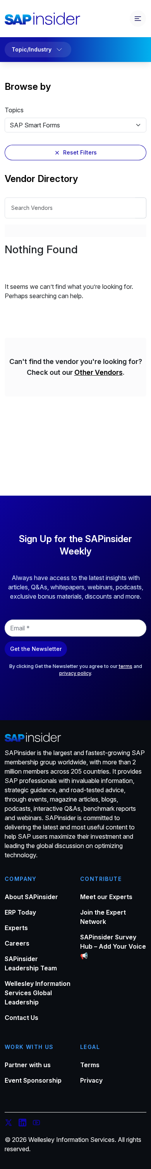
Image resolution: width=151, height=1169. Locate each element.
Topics (14, 110)
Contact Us (21, 1017)
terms (125, 666)
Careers (17, 943)
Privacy (91, 1080)
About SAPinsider (31, 897)
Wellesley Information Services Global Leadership (37, 993)
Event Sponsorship (33, 1080)
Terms (90, 1065)
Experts (16, 928)
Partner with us (28, 1065)
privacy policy (75, 673)
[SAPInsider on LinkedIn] (22, 1124)
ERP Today (20, 912)
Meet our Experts (106, 897)
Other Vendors (98, 372)
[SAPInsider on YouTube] (36, 1124)
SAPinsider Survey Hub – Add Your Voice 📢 (113, 946)
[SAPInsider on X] (8, 1124)
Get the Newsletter (36, 648)
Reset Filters (80, 152)
